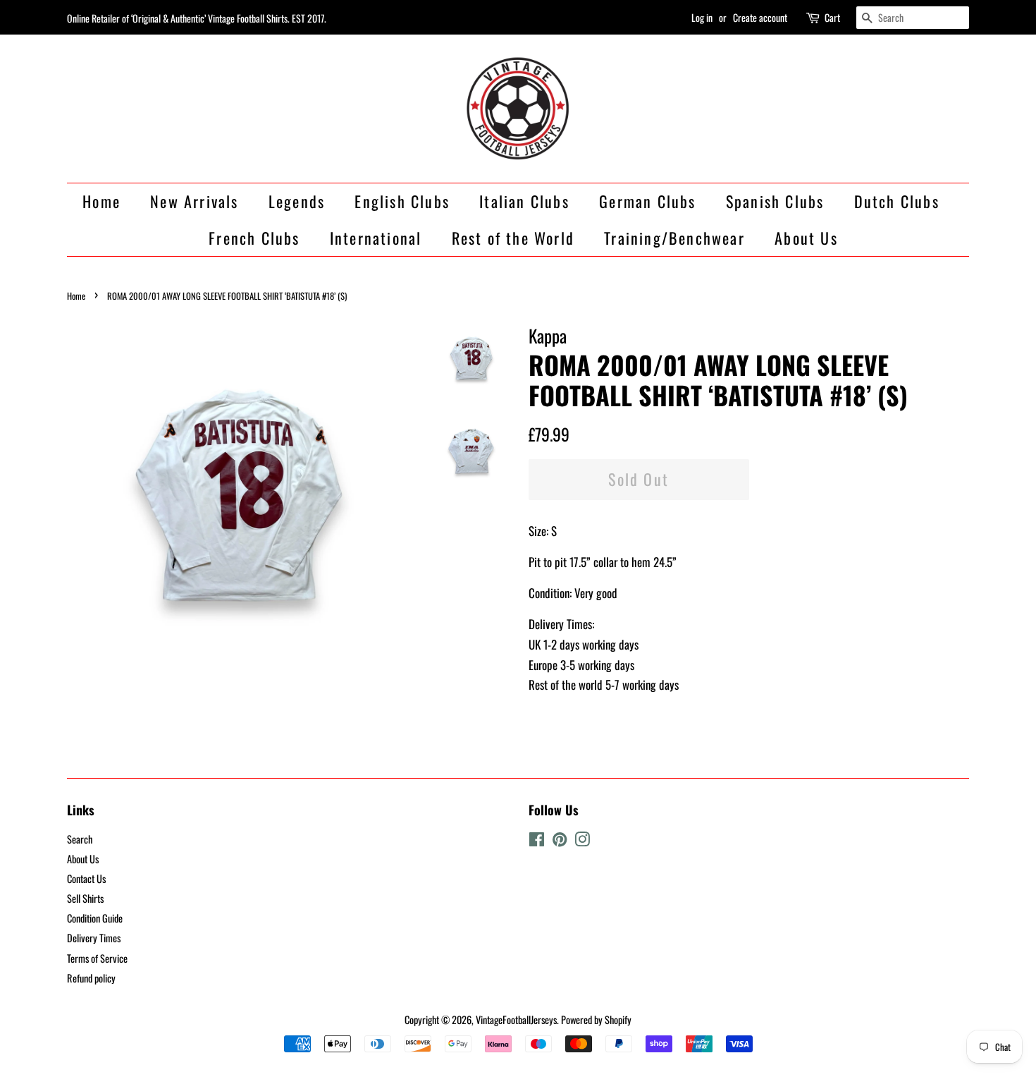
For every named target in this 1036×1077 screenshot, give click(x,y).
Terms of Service (97, 958)
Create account (760, 17)
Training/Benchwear (674, 237)
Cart (832, 17)
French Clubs (254, 237)
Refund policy (91, 977)
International (376, 237)
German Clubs (647, 201)
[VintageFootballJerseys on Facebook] (537, 841)
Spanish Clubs (775, 201)
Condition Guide (95, 918)
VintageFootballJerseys (516, 1019)
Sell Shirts (85, 898)
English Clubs (402, 201)
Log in (702, 17)
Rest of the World (513, 237)
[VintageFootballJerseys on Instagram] (582, 841)
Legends (297, 201)
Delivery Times (94, 937)
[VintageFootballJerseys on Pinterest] (559, 841)
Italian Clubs (524, 201)
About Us (806, 237)
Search (79, 839)
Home (101, 201)
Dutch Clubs (896, 201)
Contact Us (86, 878)
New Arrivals (194, 201)
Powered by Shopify (596, 1019)
